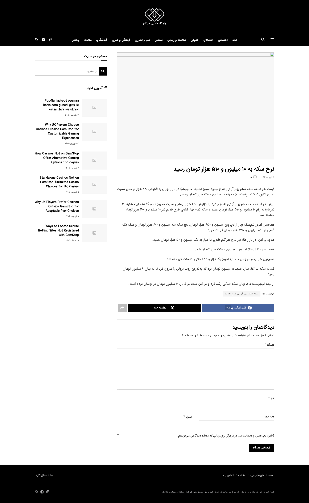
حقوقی (195, 40)
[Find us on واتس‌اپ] (36, 39)
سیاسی (158, 40)
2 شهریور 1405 (72, 168)
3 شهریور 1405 (72, 143)
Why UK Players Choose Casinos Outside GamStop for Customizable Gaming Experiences (57, 131)
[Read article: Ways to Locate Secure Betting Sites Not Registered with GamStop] (94, 233)
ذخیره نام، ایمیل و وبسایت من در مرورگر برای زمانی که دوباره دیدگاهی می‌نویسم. (225, 435)
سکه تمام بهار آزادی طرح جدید (241, 294)
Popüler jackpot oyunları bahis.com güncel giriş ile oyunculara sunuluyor (61, 105)
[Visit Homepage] (154, 17)
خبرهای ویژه (257, 475)
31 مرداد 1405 (72, 240)
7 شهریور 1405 (72, 115)
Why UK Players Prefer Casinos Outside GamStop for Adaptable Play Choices (57, 206)
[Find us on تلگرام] (43, 39)
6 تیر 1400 (268, 177)
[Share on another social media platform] (122, 308)
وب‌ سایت (268, 416)
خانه (235, 40)
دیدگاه (269, 344)
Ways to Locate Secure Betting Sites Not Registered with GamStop (58, 231)
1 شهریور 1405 (72, 192)
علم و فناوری (142, 40)
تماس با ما (228, 475)
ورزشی (75, 40)
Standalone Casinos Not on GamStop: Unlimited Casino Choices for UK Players (59, 182)
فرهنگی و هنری (121, 40)
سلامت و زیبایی (176, 40)
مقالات (88, 40)
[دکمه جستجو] (263, 40)
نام (271, 398)
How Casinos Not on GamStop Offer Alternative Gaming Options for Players (57, 158)
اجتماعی (223, 40)
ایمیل (187, 416)
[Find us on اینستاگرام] (50, 39)
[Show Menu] (272, 39)
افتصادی (208, 40)
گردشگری (101, 40)
